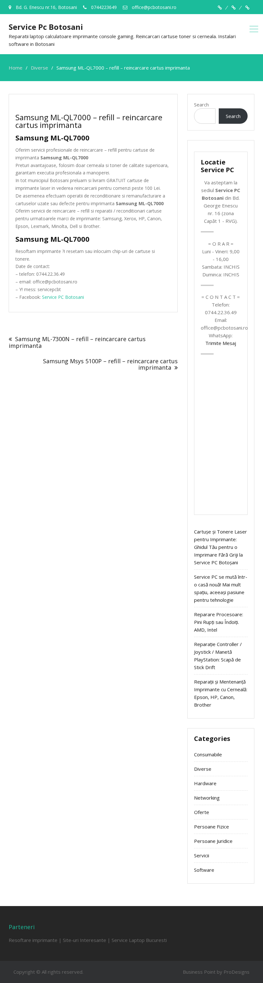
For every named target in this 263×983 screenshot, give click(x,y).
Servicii (201, 855)
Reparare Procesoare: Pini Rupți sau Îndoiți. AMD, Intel (218, 622)
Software (204, 870)
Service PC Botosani (63, 297)
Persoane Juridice (213, 841)
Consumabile (208, 754)
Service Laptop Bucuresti (139, 940)
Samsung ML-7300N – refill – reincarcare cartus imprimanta (77, 342)
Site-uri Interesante (84, 940)
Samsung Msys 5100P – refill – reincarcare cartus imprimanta (110, 364)
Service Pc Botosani (46, 26)
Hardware (205, 783)
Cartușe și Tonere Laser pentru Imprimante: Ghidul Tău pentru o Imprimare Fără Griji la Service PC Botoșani (220, 547)
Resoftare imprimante (33, 940)
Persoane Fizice (211, 826)
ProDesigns (237, 972)
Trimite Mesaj (220, 343)
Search (201, 104)
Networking (207, 797)
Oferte (201, 812)
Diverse (202, 769)
